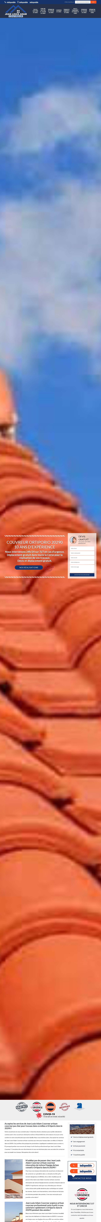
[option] (50, 611)
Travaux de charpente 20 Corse (66, 11)
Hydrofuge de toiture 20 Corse (84, 11)
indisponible (11, 2)
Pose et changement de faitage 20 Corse (75, 11)
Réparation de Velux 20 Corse (92, 11)
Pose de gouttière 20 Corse (35, 11)
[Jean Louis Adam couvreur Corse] (16, 11)
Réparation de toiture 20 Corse (51, 11)
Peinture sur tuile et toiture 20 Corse (43, 11)
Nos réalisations (28, 567)
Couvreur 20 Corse (58, 11)
